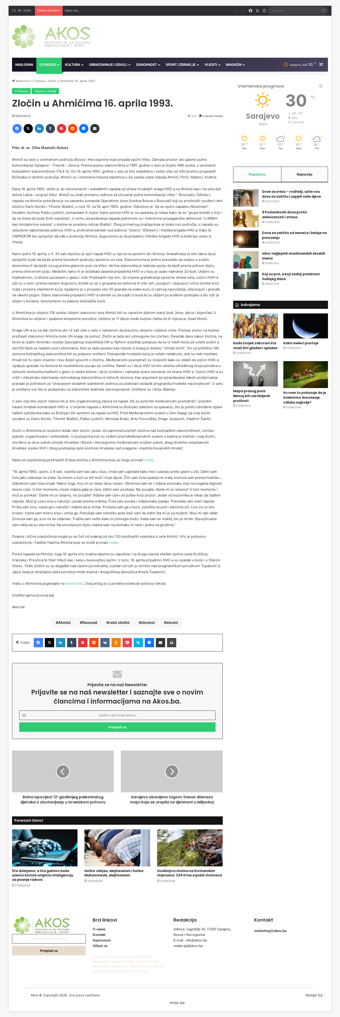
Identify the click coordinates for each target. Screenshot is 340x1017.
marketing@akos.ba (270, 931)
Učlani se (100, 946)
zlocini (172, 622)
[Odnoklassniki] (116, 642)
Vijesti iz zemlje (45, 91)
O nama (99, 929)
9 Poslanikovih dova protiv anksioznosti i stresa (284, 214)
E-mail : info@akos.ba (190, 940)
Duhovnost (146, 64)
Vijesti (211, 64)
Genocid (89, 622)
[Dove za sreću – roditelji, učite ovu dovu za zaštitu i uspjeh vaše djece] (246, 198)
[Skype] (138, 642)
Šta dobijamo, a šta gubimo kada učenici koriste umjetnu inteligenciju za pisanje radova (42, 875)
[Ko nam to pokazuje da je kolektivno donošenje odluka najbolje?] (305, 374)
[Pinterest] (61, 128)
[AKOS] (51, 36)
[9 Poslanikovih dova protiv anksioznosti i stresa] (246, 218)
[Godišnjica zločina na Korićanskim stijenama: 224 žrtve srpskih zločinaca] (190, 847)
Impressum (102, 940)
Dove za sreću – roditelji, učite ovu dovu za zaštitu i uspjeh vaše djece (291, 194)
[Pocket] (127, 642)
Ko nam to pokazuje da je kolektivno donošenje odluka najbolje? (304, 397)
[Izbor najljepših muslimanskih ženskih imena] (246, 259)
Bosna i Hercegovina (189, 935)
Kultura (72, 64)
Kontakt (99, 935)
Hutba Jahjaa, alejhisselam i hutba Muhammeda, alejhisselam (113, 873)
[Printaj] (171, 642)
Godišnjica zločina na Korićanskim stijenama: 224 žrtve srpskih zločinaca (189, 873)
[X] (28, 128)
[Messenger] (83, 128)
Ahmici (64, 622)
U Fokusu (48, 64)
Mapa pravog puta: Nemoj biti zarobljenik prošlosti (251, 396)
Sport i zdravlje (181, 64)
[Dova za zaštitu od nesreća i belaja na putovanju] (246, 239)
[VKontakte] (105, 642)
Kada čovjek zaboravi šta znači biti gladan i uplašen (255, 345)
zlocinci (148, 622)
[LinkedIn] (39, 128)
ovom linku (74, 583)
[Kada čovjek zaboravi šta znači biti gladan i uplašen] (255, 326)
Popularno (257, 174)
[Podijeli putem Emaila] (94, 128)
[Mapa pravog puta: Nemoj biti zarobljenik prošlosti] (255, 373)
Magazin (233, 64)
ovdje (148, 460)
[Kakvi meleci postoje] (305, 326)
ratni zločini (119, 622)
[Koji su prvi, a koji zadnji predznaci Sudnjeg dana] (246, 280)
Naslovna (24, 64)
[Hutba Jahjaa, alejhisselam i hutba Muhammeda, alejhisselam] (117, 847)
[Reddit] (72, 128)
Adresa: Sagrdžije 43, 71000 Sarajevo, (202, 929)
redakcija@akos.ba (188, 946)
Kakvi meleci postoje (79, 10)
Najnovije (304, 174)
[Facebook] (17, 128)
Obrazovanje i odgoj (108, 64)
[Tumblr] (50, 128)
